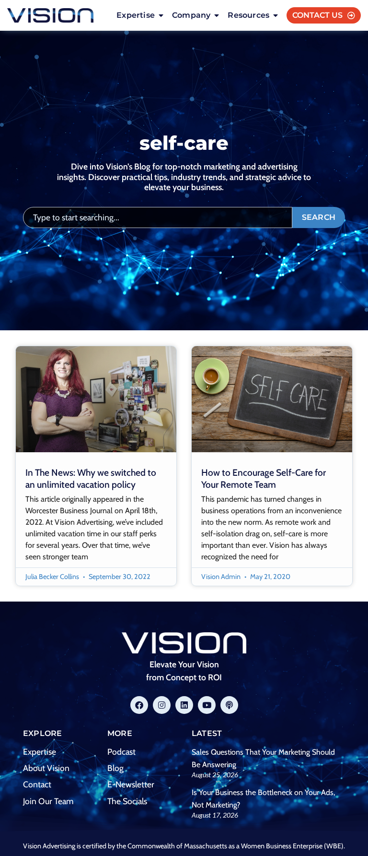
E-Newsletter (130, 784)
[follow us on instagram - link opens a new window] (162, 705)
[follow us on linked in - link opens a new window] (184, 705)
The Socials (127, 801)
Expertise (39, 752)
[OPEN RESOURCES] (275, 15)
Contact (37, 784)
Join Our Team (48, 801)
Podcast (121, 752)
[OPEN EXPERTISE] (161, 15)
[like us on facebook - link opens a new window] (139, 705)
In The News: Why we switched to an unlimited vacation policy (90, 478)
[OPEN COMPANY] (216, 15)
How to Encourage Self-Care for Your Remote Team (263, 478)
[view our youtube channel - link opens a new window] (207, 705)
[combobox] (157, 217)
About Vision (46, 768)
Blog (115, 768)
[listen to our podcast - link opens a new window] (229, 705)
